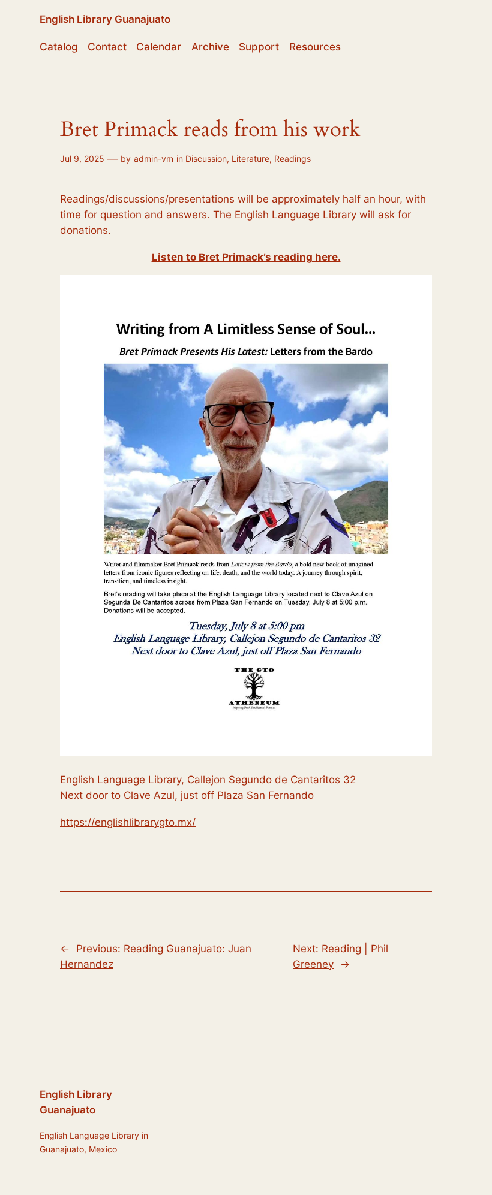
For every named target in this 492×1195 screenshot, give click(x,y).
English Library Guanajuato (105, 19)
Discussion (206, 158)
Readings (292, 158)
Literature (250, 158)
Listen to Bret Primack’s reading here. (246, 257)
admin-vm (153, 158)
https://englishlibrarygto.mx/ (128, 822)
